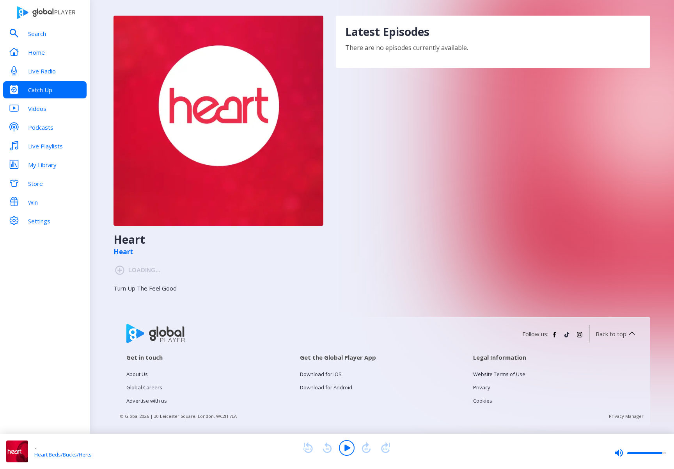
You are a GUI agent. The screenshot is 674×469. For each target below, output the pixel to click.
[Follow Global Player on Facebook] (554, 337)
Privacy (481, 387)
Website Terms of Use (499, 374)
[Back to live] (386, 448)
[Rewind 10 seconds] (327, 448)
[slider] (640, 453)
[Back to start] (308, 448)
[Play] (347, 448)
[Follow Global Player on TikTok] (567, 337)
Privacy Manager (626, 416)
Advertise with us (146, 400)
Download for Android (326, 387)
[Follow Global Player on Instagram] (579, 337)
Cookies (482, 400)
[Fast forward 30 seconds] (366, 448)
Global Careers (144, 387)
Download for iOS (321, 374)
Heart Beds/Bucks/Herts (63, 454)
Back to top (611, 334)
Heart (123, 252)
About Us (137, 374)
